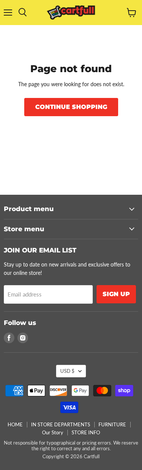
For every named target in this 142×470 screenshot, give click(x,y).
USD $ (67, 371)
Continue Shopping (71, 106)
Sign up (116, 294)
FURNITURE (112, 424)
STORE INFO (86, 432)
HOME (15, 424)
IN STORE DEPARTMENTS (60, 424)
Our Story (52, 432)
